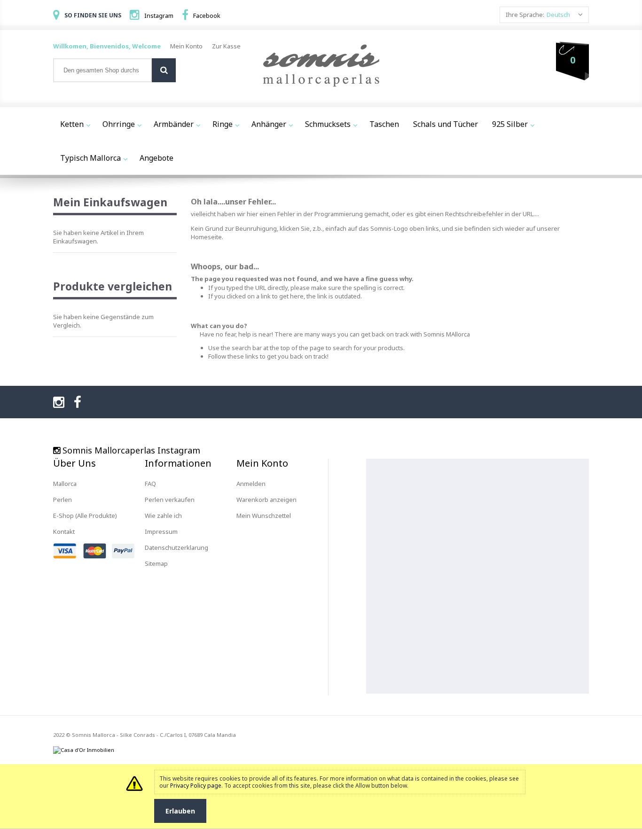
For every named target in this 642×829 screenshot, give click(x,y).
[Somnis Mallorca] (321, 66)
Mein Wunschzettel (263, 515)
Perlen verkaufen (170, 499)
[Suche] (164, 70)
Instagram (158, 15)
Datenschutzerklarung (176, 547)
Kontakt (64, 531)
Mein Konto (186, 46)
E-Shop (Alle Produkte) (85, 515)
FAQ (150, 483)
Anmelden (251, 483)
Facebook (206, 15)
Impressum (161, 531)
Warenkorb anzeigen (266, 499)
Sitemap (156, 563)
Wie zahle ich (163, 515)
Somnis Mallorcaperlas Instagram (131, 450)
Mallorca (65, 483)
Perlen (62, 499)
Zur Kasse (226, 46)
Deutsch (558, 14)
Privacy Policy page (195, 786)
